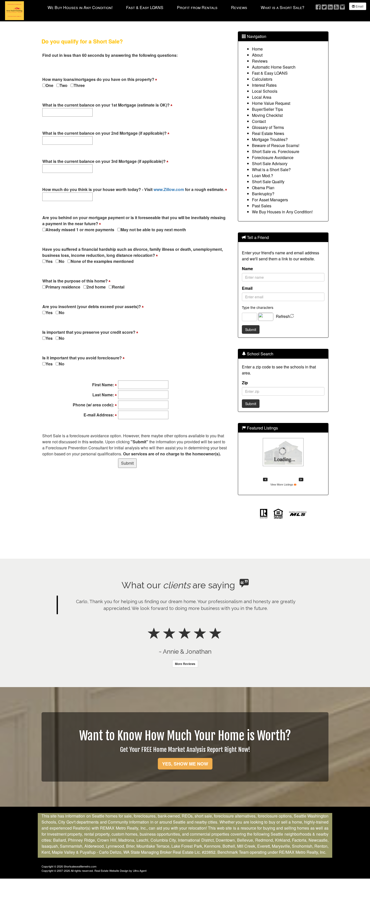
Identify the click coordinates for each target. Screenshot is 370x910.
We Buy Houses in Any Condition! (282, 212)
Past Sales (261, 206)
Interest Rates (264, 85)
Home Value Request (271, 103)
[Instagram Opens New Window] (342, 7)
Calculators (262, 79)
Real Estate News (268, 133)
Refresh (283, 316)
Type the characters (257, 307)
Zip (245, 383)
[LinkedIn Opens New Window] (330, 7)
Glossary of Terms (268, 127)
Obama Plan (263, 187)
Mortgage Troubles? (270, 139)
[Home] (14, 10)
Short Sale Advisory (269, 163)
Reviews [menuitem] (239, 7)
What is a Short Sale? (271, 169)
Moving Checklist (267, 115)
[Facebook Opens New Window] (318, 7)
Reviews (260, 61)
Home (257, 49)
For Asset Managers (270, 200)
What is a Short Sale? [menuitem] (282, 7)
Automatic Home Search (273, 67)
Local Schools (264, 91)
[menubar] (176, 7)
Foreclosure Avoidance (272, 157)
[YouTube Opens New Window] (336, 7)
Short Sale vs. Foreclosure (275, 151)
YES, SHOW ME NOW (185, 763)
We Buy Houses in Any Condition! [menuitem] (80, 7)
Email (359, 6)
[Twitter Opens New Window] (324, 7)
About (257, 55)
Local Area (261, 97)
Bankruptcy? (263, 194)
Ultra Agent (139, 871)
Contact (259, 121)
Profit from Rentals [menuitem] (197, 7)
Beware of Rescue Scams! (275, 145)
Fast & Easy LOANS (270, 73)
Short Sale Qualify (268, 181)
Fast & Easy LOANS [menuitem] (144, 7)
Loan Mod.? (262, 175)
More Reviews (185, 663)
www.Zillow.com (169, 189)
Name (247, 268)
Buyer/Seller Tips (267, 109)
